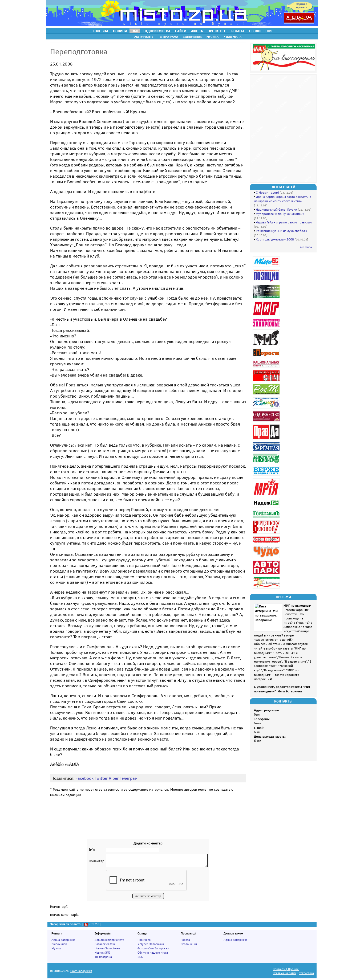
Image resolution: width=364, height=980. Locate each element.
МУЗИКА (213, 37)
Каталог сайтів (105, 944)
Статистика (306, 973)
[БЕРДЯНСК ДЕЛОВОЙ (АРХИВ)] (267, 533)
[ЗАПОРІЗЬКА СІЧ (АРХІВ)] (267, 381)
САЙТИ (180, 30)
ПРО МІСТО (217, 30)
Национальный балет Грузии (276, 209)
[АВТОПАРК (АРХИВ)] (267, 574)
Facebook (84, 778)
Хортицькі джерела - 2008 (275, 239)
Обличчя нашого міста (152, 952)
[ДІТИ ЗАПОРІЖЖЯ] (267, 298)
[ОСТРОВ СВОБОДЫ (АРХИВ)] (267, 543)
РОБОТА (237, 30)
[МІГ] (267, 316)
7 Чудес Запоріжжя (150, 944)
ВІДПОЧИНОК (192, 37)
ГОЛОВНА (100, 30)
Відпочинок (59, 944)
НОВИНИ (120, 30)
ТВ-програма (103, 957)
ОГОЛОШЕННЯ (260, 30)
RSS (140, 957)
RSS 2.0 (94, 924)
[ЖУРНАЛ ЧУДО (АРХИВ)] (267, 558)
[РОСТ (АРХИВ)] (267, 394)
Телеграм (128, 778)
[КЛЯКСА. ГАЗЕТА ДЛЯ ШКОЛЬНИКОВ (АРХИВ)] (267, 408)
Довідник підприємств (109, 940)
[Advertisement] (148, 823)
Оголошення (189, 944)
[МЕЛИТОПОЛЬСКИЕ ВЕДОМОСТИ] (267, 345)
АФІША (197, 30)
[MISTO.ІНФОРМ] (267, 267)
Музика (56, 948)
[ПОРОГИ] (267, 357)
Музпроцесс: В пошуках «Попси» (280, 214)
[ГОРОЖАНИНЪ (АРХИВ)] (267, 517)
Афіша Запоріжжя (63, 940)
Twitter (101, 778)
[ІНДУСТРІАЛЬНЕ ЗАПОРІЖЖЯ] (267, 326)
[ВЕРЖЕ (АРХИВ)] (267, 475)
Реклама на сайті (284, 973)
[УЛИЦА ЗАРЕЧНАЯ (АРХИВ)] (267, 451)
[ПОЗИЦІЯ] (267, 282)
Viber (114, 778)
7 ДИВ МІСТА (232, 37)
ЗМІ (135, 30)
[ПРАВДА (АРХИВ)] (267, 439)
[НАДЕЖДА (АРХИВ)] (267, 508)
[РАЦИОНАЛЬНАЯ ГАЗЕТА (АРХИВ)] (267, 367)
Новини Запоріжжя (107, 948)
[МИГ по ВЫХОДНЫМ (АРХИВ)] (267, 588)
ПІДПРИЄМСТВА (156, 30)
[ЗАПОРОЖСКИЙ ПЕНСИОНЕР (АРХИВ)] (267, 463)
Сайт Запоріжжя (81, 971)
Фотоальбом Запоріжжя (153, 948)
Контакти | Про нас (286, 969)
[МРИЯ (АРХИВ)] (267, 495)
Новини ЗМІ (102, 952)
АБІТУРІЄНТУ (143, 37)
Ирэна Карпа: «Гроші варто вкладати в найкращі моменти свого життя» (282, 199)
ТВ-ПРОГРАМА (168, 37)
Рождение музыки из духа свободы (281, 231)
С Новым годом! (267, 192)
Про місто (144, 940)
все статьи (306, 247)
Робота (185, 940)
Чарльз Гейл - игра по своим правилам (284, 222)
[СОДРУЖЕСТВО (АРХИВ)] (267, 421)
